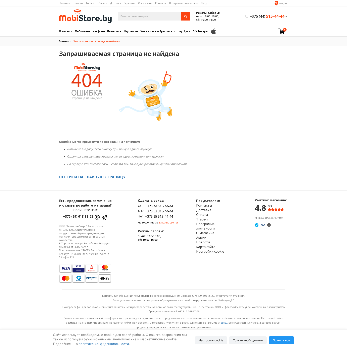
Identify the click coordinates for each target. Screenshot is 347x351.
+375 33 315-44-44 (159, 211)
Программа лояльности (183, 3)
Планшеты (114, 31)
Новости (78, 3)
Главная (65, 3)
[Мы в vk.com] (263, 224)
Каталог (66, 31)
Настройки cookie (210, 251)
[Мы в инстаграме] (268, 224)
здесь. (224, 322)
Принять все (281, 340)
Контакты (160, 3)
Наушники (131, 31)
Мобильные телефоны (90, 31)
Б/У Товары (200, 31)
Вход (204, 3)
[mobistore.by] (85, 16)
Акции (283, 3)
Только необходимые (248, 340)
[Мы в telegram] (256, 224)
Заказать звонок (168, 222)
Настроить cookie (211, 340)
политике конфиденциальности (104, 344)
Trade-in (90, 3)
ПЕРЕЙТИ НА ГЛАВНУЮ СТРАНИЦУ (92, 176)
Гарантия (129, 3)
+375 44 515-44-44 (159, 206)
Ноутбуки (184, 31)
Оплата (102, 3)
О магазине (145, 3)
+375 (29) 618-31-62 (78, 216)
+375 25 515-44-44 (159, 216)
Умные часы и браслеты (156, 31)
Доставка (115, 3)
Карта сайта (205, 247)
